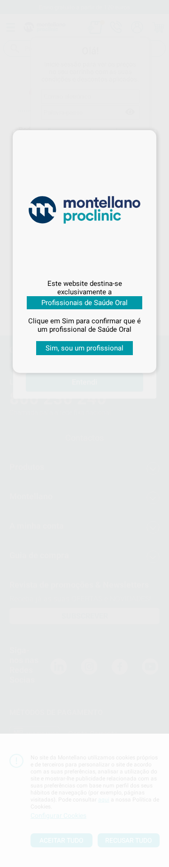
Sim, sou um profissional (84, 348)
